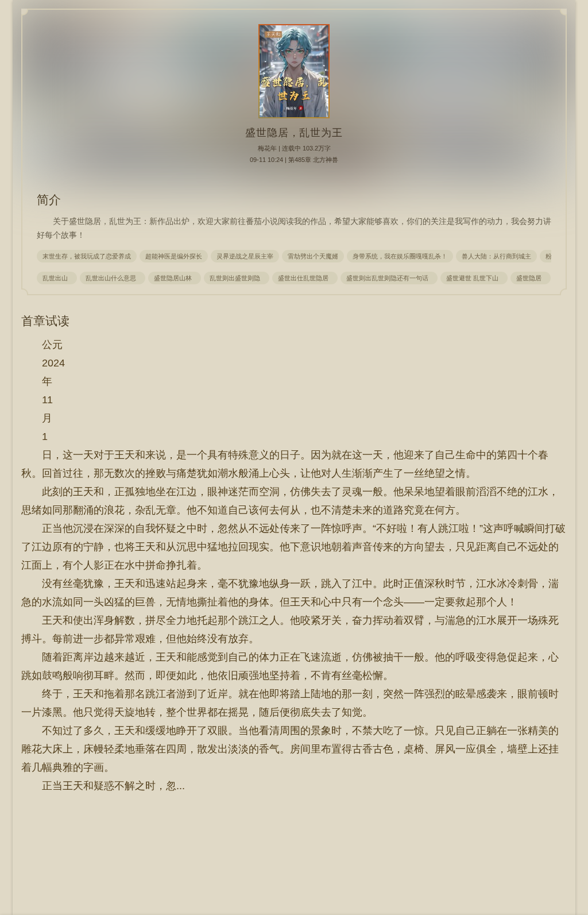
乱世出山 (56, 278)
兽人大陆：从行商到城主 (496, 256)
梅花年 (267, 148)
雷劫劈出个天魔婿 (313, 256)
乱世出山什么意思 (113, 278)
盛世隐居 (530, 278)
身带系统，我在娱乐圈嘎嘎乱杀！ (400, 256)
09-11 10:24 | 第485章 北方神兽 (294, 159)
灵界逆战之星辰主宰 (244, 256)
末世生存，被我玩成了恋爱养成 (86, 256)
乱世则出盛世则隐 (237, 278)
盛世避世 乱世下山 (474, 278)
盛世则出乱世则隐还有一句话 (389, 278)
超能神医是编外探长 (173, 256)
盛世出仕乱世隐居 (305, 278)
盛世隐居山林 (174, 278)
